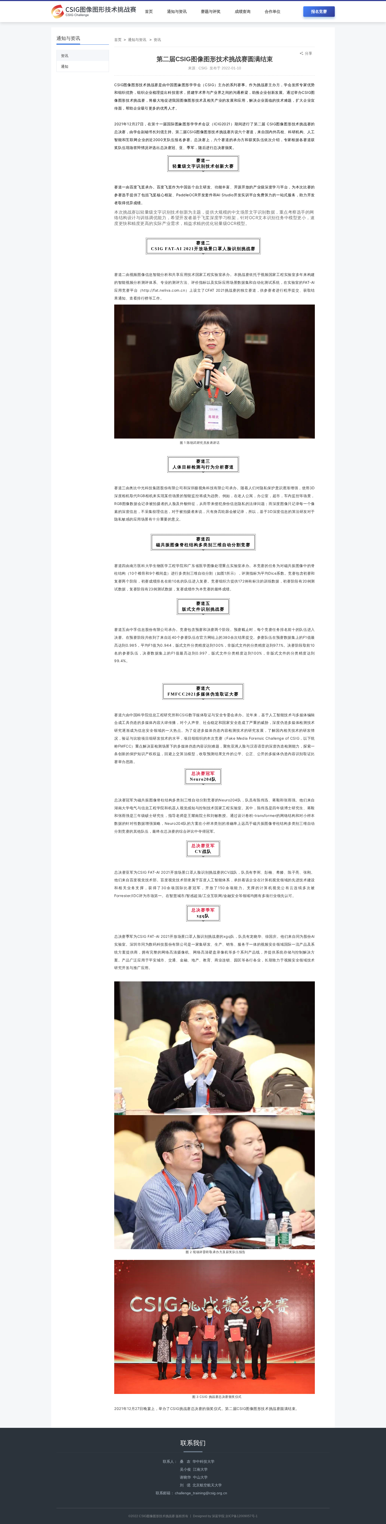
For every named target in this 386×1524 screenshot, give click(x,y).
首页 (149, 11)
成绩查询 (243, 11)
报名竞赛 (319, 11)
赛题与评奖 (211, 11)
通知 (64, 66)
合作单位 (272, 11)
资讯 (64, 56)
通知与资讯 (177, 11)
